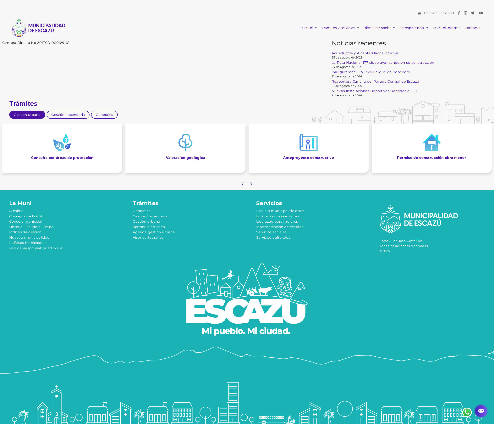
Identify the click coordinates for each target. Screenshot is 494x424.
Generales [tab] (104, 115)
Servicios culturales (273, 237)
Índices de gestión (25, 232)
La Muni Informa (446, 28)
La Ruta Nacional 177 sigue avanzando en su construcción (383, 62)
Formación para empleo (277, 216)
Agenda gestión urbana (154, 232)
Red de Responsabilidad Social (36, 248)
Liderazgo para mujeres (277, 221)
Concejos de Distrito (27, 216)
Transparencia (411, 28)
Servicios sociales (271, 232)
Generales (142, 211)
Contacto (472, 28)
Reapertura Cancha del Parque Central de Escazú (375, 81)
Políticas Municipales (27, 243)
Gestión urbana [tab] (27, 115)
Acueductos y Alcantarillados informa (365, 53)
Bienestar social (377, 28)
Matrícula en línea (149, 227)
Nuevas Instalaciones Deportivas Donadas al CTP (375, 91)
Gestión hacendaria (150, 216)
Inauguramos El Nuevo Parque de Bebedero (371, 72)
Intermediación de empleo (280, 227)
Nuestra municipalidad (29, 237)
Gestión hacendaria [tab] (68, 115)
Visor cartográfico (148, 237)
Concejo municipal (25, 221)
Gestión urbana (146, 221)
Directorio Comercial (438, 13)
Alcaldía (16, 211)
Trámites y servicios (338, 28)
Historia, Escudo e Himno (31, 227)
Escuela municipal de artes (280, 211)
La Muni (306, 28)
